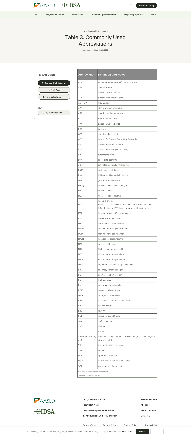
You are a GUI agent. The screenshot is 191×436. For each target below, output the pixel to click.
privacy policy (127, 431)
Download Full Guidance (55, 83)
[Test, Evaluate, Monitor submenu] (64, 14)
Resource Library (146, 5)
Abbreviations (55, 112)
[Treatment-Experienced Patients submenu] (117, 14)
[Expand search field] (131, 5)
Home (85, 31)
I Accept (142, 431)
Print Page (55, 90)
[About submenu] (156, 14)
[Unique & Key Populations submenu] (144, 14)
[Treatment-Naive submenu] (85, 14)
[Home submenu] (39, 14)
